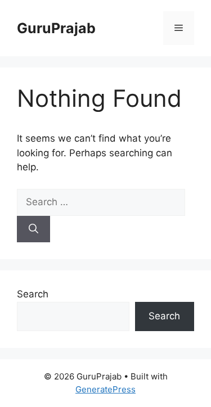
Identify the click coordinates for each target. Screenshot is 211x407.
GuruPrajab (56, 28)
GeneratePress (105, 389)
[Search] (33, 229)
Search (32, 294)
